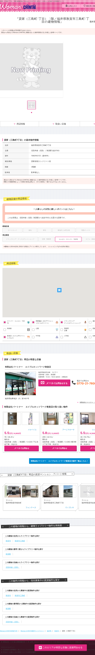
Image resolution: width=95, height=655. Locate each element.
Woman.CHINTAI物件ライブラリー (32, 631)
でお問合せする (57, 383)
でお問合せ (21, 448)
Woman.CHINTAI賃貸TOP (9, 631)
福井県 (49, 631)
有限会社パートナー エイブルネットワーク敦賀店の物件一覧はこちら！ (59, 461)
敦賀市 (56, 631)
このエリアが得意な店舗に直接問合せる (62, 647)
